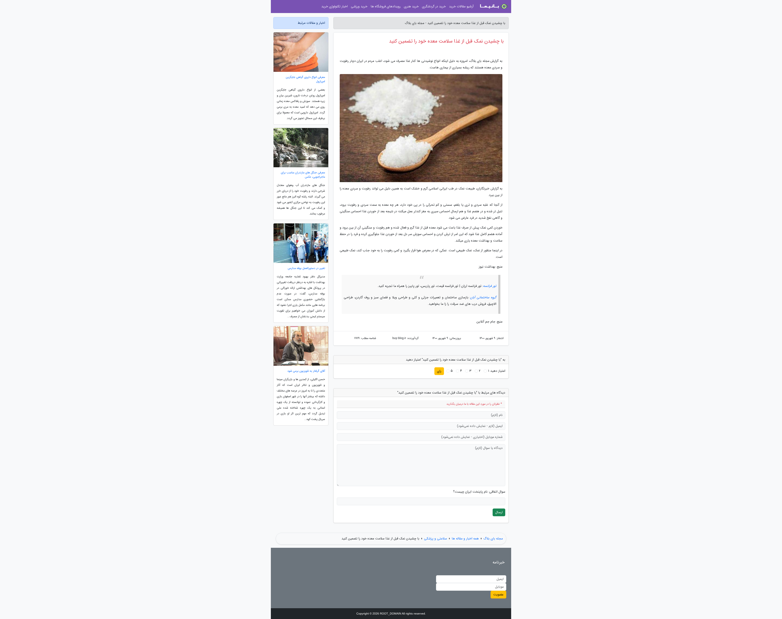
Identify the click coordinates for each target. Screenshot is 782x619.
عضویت (498, 594)
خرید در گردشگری (434, 6)
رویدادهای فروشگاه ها (386, 6)
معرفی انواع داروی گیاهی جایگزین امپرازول (305, 79)
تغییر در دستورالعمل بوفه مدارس (306, 268)
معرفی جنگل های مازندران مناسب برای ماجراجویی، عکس (303, 175)
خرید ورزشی (359, 6)
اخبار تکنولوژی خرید (334, 6)
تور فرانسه (489, 286)
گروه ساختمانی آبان (483, 297)
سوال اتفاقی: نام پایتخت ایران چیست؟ (479, 491)
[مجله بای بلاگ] (494, 6)
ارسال (499, 512)
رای (439, 371)
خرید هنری (411, 6)
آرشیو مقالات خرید (461, 6)
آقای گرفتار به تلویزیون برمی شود (306, 371)
